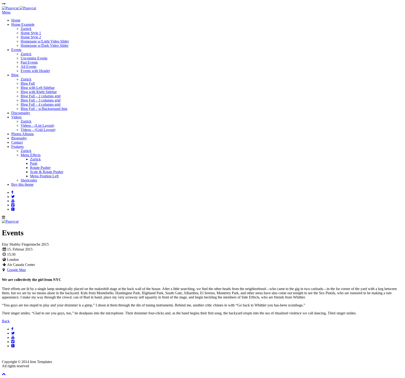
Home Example (22, 24)
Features (17, 147)
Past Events (29, 62)
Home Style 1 (31, 33)
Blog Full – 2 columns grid (40, 96)
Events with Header (35, 71)
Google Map (16, 270)
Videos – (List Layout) (37, 125)
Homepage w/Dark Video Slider (44, 45)
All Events (28, 67)
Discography (20, 113)
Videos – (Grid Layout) (38, 130)
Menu (6, 12)
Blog (15, 75)
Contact (17, 142)
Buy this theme (22, 184)
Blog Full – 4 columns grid (40, 104)
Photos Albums (22, 134)
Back (6, 321)
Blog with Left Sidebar (38, 88)
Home (15, 20)
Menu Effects (31, 155)
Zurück (26, 29)
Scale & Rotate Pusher (46, 172)
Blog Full (28, 83)
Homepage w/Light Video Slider (45, 41)
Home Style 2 (31, 37)
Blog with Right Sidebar (39, 92)
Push (33, 163)
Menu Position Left (44, 176)
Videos (16, 117)
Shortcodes (29, 180)
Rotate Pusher (40, 168)
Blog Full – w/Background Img (44, 109)
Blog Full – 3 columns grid (40, 100)
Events (16, 50)
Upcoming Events (34, 58)
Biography (19, 138)
